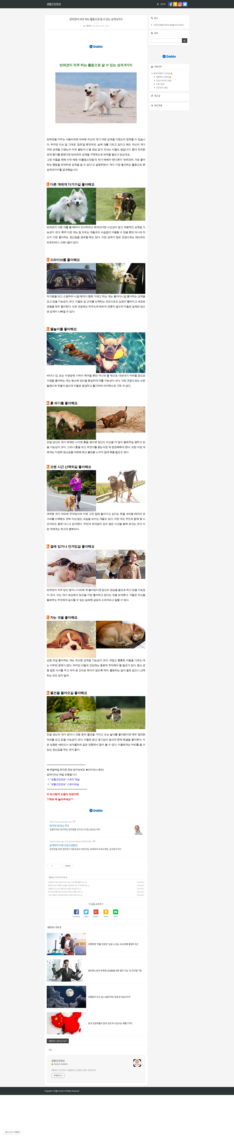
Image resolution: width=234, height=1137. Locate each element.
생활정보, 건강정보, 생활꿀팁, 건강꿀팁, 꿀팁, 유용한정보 (73, 1070)
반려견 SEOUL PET (59, 825)
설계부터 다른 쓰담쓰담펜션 (63, 845)
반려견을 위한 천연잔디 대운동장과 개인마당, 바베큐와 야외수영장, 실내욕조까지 (85, 848)
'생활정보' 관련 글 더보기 (57, 1041)
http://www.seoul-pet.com (60, 822)
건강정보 (162, 87)
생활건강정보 (54, 4)
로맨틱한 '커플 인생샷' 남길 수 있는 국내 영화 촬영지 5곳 (66, 882)
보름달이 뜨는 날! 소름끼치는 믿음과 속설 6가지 (63, 888)
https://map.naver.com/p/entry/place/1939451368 (70, 841)
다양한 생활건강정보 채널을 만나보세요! (168, 24)
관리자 (163, 4)
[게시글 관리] (58, 866)
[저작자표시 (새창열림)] (74, 866)
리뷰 (160, 84)
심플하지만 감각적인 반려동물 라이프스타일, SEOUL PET (75, 829)
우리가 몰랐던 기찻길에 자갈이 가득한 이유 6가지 (64, 895)
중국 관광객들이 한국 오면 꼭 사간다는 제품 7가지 (64, 892)
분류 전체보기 (161, 73)
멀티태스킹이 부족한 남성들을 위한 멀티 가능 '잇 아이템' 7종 (67, 885)
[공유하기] (55, 866)
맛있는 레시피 (164, 80)
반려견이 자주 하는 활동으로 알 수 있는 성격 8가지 (95, 19)
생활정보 (89, 26)
